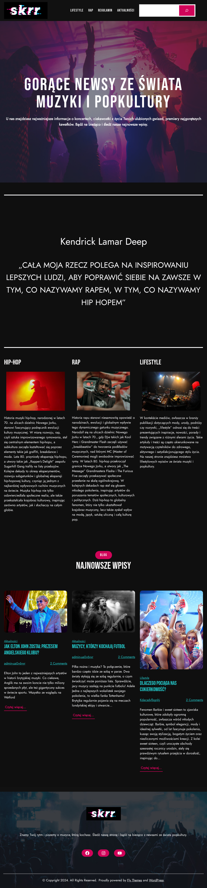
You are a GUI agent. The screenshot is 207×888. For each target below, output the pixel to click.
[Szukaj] (186, 10)
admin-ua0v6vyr (14, 663)
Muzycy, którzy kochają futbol (98, 646)
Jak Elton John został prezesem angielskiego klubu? (31, 649)
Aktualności (11, 641)
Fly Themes (134, 880)
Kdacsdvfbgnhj (150, 700)
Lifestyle (144, 678)
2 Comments (58, 663)
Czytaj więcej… (16, 708)
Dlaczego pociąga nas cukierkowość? (158, 686)
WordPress (156, 880)
